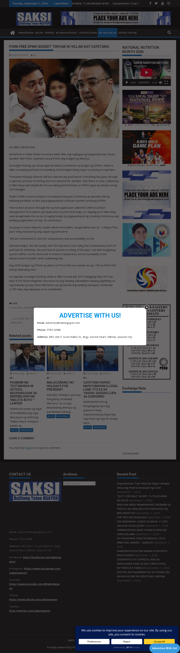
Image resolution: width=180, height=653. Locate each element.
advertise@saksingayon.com (63, 322)
